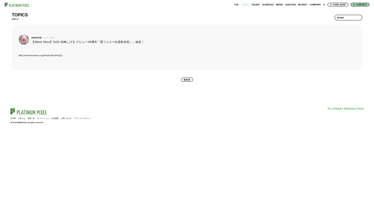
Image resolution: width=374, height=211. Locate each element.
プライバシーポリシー (82, 118)
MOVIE (279, 5)
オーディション (43, 118)
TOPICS (245, 5)
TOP (236, 5)
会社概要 (55, 118)
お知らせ (21, 118)
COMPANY (315, 5)
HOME (13, 118)
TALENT (255, 5)
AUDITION (290, 5)
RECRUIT (302, 5)
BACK (187, 79)
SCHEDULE (268, 5)
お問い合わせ (66, 118)
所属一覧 (31, 118)
